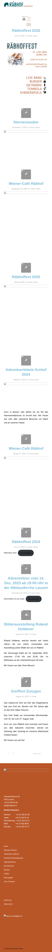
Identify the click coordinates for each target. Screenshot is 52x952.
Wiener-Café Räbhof (26, 184)
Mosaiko (7, 870)
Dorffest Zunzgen (26, 691)
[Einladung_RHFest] (26, 21)
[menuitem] (44, 5)
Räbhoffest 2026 (26, 31)
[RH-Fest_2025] (26, 268)
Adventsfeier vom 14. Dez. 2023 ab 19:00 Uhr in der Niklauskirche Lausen (26, 583)
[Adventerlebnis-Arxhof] (26, 360)
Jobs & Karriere (9, 881)
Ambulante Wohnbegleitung (13, 858)
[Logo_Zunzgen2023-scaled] (26, 682)
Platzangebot (8, 878)
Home (6, 846)
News (35, 36)
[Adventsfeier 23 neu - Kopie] (26, 569)
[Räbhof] (21, 5)
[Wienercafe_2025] (26, 174)
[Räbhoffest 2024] (26, 533)
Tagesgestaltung (9, 862)
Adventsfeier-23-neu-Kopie (14, 599)
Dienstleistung (9, 866)
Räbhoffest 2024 (26, 542)
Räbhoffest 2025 (26, 277)
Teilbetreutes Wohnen (11, 854)
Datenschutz (8, 904)
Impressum (8, 900)
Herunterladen (25, 553)
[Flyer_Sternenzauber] (26, 113)
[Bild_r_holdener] (26, 615)
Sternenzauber (26, 122)
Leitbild (6, 874)
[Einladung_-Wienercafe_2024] (26, 439)
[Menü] (44, 5)
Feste (30, 36)
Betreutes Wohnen (10, 850)
